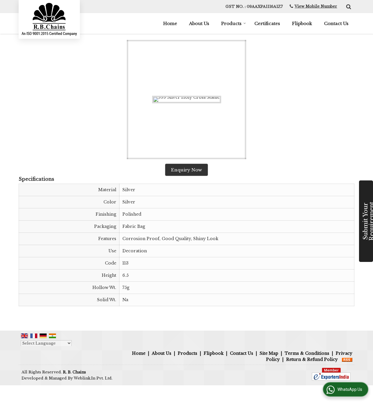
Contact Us (336, 23)
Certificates (267, 23)
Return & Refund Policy (312, 359)
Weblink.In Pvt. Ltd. (93, 378)
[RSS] (347, 359)
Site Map (269, 353)
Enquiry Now (186, 170)
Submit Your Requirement (367, 221)
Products (231, 23)
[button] (316, 6)
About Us (199, 23)
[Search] (347, 6)
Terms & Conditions (307, 353)
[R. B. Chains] (49, 19)
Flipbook (302, 23)
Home (170, 23)
